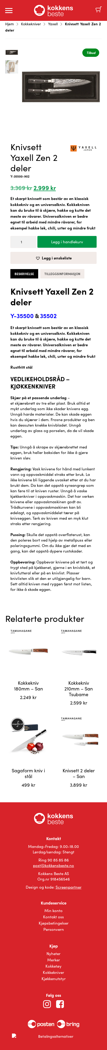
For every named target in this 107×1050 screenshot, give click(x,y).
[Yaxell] (83, 149)
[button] (53, 258)
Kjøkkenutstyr (54, 978)
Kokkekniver (31, 23)
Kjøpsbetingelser (54, 923)
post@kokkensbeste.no (53, 865)
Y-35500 (22, 315)
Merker (53, 959)
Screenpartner (69, 887)
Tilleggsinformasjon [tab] (62, 274)
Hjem (9, 23)
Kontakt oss (53, 916)
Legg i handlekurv (67, 241)
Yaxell (53, 23)
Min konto (53, 910)
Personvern (53, 929)
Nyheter (53, 953)
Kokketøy (53, 966)
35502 (48, 315)
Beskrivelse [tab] (24, 274)
